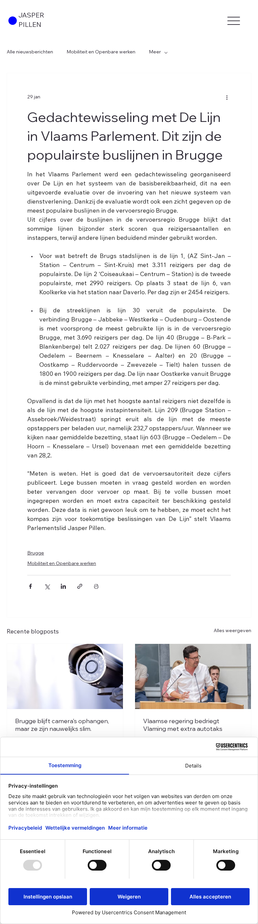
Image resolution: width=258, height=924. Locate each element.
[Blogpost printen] (96, 586)
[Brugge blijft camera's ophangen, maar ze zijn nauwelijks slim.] (65, 676)
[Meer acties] (227, 97)
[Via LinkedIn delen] (63, 586)
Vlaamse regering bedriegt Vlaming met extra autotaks (182, 725)
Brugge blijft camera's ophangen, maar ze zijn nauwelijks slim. (62, 725)
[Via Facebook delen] (30, 586)
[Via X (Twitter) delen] (47, 586)
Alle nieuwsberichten (30, 52)
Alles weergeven (232, 631)
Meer (155, 52)
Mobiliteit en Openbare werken (101, 52)
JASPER (31, 16)
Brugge (35, 553)
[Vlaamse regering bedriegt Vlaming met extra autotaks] (193, 676)
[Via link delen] (80, 586)
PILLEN (29, 25)
